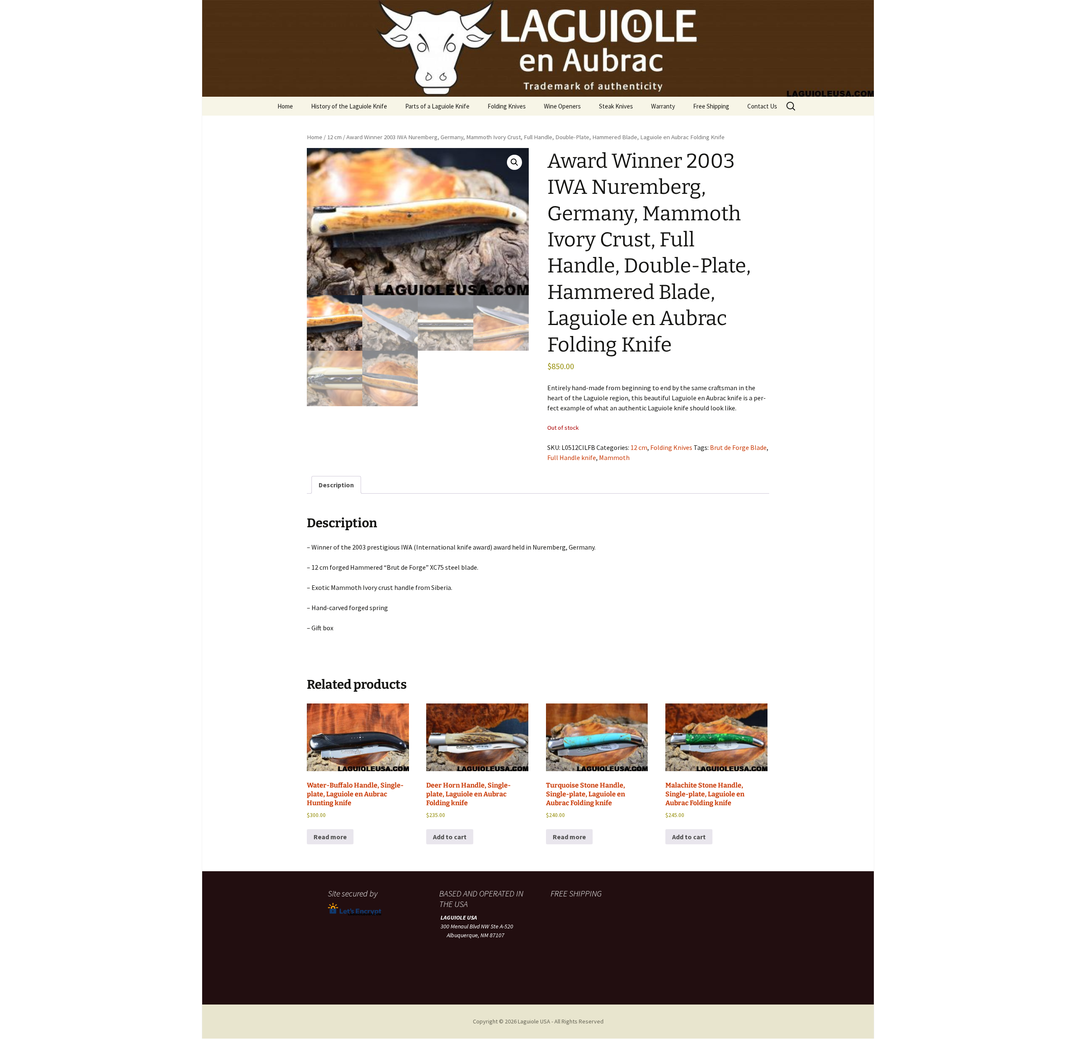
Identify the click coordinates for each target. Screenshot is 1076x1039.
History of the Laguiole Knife (349, 106)
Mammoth (614, 457)
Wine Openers (562, 106)
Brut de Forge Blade (738, 447)
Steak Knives (616, 106)
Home (285, 106)
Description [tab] (336, 485)
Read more (330, 837)
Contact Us (762, 106)
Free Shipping (711, 106)
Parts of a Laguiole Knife (437, 106)
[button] (514, 162)
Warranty (663, 106)
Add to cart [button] (450, 837)
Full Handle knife (571, 457)
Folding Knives (507, 106)
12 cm (334, 137)
